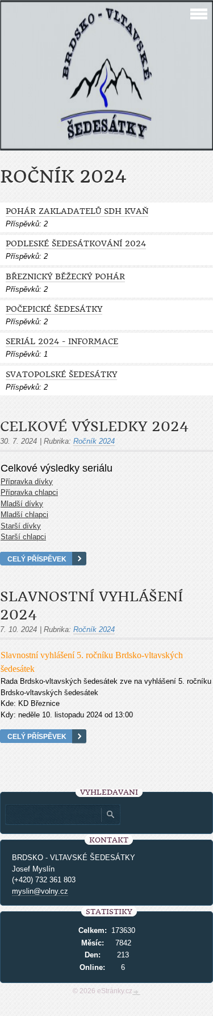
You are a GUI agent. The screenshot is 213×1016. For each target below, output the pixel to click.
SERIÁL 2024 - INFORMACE (62, 341)
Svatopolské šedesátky (61, 374)
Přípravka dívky (27, 481)
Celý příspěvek (36, 559)
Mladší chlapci (24, 514)
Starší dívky (21, 526)
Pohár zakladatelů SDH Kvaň (77, 211)
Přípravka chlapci (29, 492)
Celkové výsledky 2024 (94, 427)
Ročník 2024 (94, 441)
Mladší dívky (22, 503)
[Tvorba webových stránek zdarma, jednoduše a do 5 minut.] (136, 992)
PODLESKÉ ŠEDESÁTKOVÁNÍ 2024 (76, 244)
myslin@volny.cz (40, 891)
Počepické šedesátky (54, 309)
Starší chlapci (23, 536)
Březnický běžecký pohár (65, 277)
